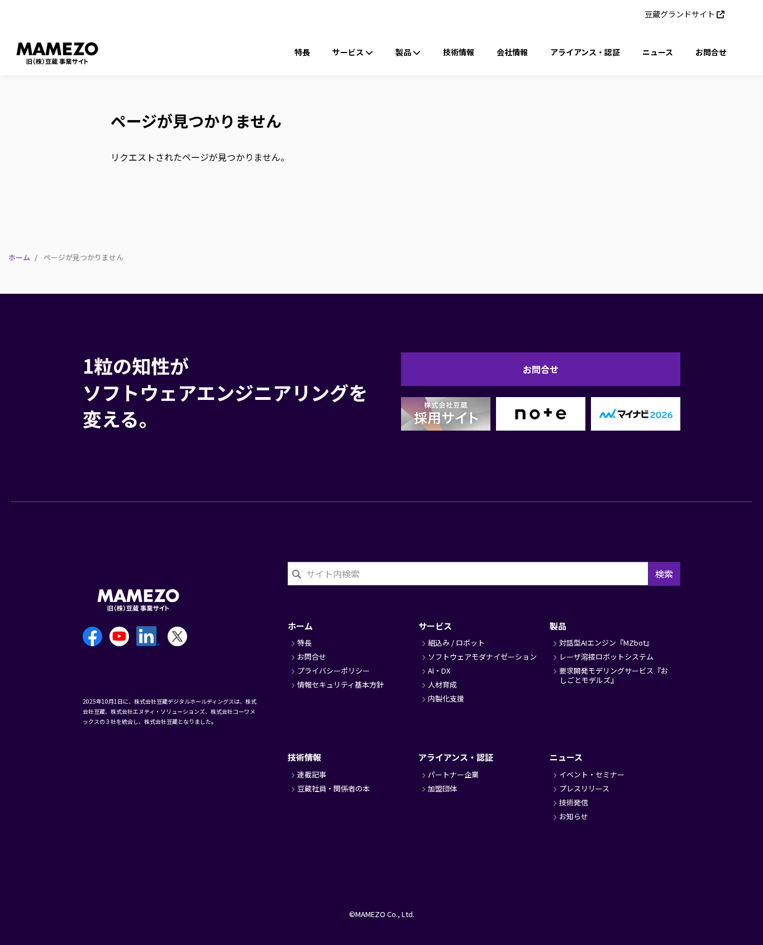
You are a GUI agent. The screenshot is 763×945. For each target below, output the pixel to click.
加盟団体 (442, 788)
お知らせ (573, 816)
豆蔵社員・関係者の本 (333, 788)
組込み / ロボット (456, 642)
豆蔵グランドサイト (680, 14)
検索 (664, 573)
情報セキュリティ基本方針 (340, 684)
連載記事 (311, 774)
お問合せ (711, 52)
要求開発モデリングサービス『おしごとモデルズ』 (613, 675)
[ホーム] (43, 51)
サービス (435, 626)
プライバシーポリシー (333, 670)
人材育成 (442, 684)
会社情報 (512, 52)
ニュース (657, 52)
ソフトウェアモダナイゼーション (482, 656)
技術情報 (458, 52)
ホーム (19, 257)
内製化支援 (446, 698)
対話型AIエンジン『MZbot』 (606, 642)
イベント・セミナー (591, 774)
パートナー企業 (453, 774)
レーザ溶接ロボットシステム (606, 656)
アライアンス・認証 (585, 52)
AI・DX (439, 670)
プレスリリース (584, 788)
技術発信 (573, 802)
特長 (302, 52)
